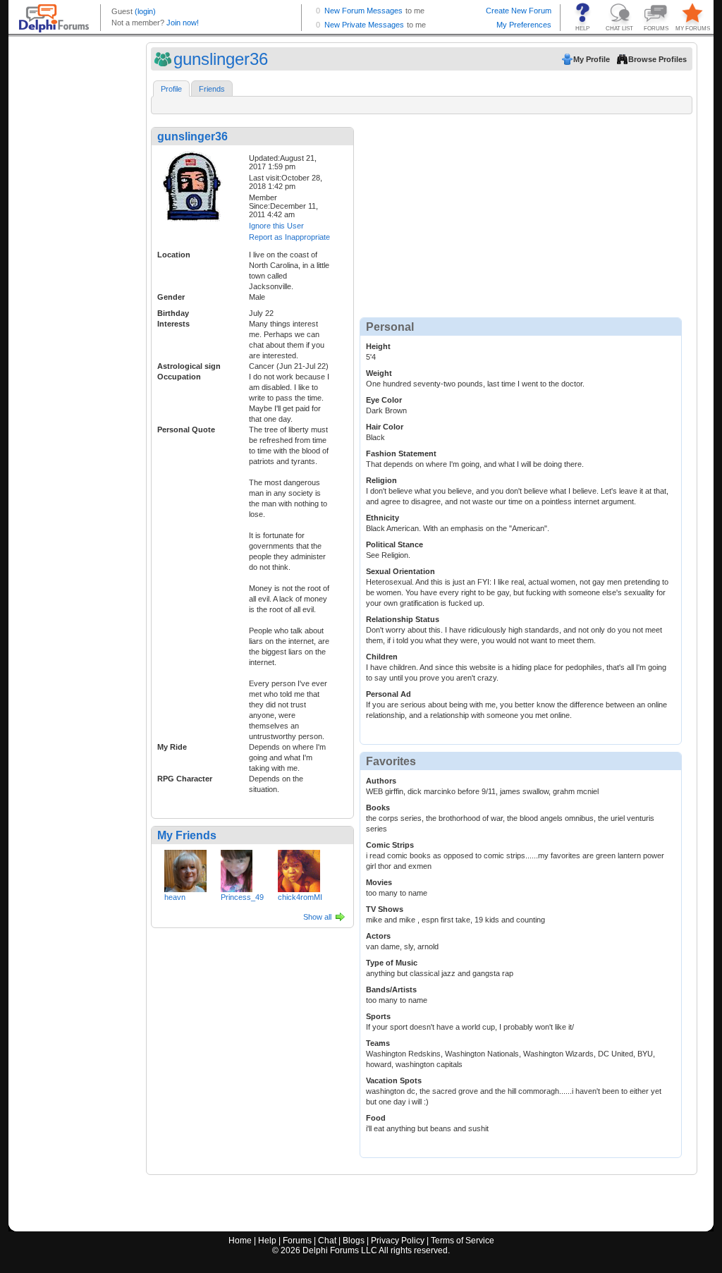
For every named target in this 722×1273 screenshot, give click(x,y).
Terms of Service (462, 1240)
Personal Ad (388, 694)
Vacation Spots (394, 1080)
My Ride (172, 747)
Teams (378, 1043)
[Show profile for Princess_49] (236, 868)
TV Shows (384, 909)
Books (378, 807)
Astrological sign (189, 366)
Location (173, 254)
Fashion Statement (401, 453)
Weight (379, 373)
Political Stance (394, 544)
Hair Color (384, 426)
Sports (378, 1016)
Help (267, 1240)
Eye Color (384, 400)
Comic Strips (390, 845)
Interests (173, 323)
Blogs (354, 1240)
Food (376, 1118)
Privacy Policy (397, 1240)
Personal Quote (186, 429)
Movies (379, 882)
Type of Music (391, 962)
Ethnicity (382, 517)
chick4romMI (300, 897)
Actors (378, 936)
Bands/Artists (391, 989)
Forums (297, 1240)
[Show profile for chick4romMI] (299, 868)
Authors (381, 780)
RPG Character (184, 778)
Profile (171, 89)
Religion (381, 480)
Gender (171, 297)
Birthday (173, 313)
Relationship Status (402, 619)
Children (382, 656)
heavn (174, 897)
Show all (317, 917)
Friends (212, 89)
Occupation (179, 376)
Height (378, 346)
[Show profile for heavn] (185, 868)
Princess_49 (242, 897)
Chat (327, 1240)
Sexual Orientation (400, 571)
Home (240, 1240)
